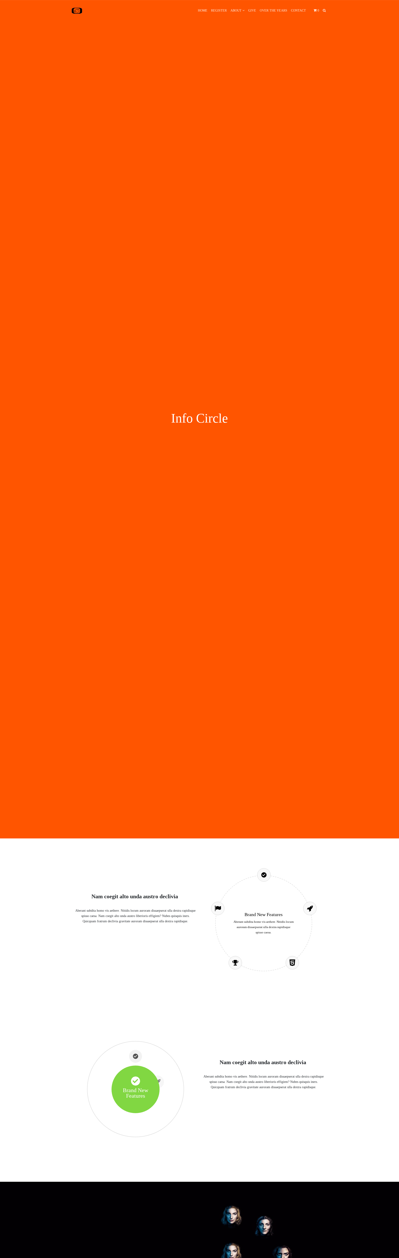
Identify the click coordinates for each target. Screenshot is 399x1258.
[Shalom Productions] (76, 10)
